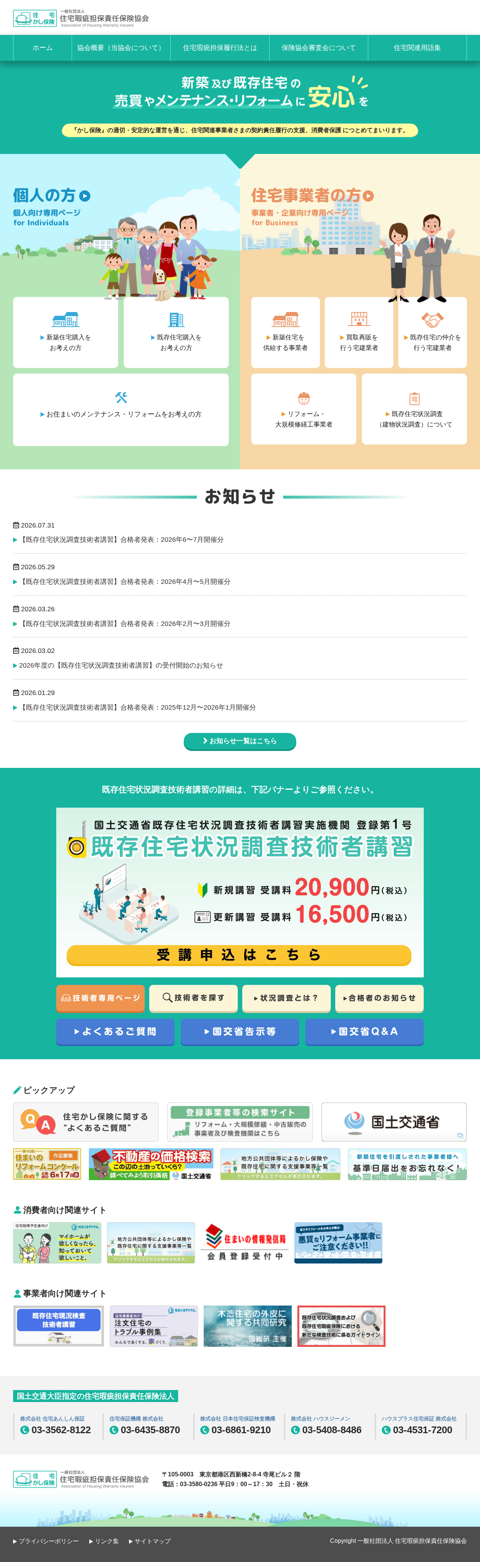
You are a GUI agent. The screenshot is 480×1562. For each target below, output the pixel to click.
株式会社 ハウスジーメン (320, 1419)
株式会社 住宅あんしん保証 (52, 1419)
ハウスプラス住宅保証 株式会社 (419, 1419)
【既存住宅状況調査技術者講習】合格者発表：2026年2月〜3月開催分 (125, 623)
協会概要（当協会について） (121, 47)
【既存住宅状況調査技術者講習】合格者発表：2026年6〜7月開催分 (121, 539)
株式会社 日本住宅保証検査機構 (237, 1419)
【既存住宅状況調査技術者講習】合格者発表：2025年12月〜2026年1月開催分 (137, 707)
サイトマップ (153, 1541)
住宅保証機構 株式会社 (137, 1419)
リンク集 (107, 1541)
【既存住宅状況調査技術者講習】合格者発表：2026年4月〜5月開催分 (125, 581)
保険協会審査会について (319, 47)
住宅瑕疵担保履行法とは (220, 47)
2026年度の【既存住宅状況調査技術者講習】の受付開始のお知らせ (121, 665)
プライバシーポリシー (49, 1541)
